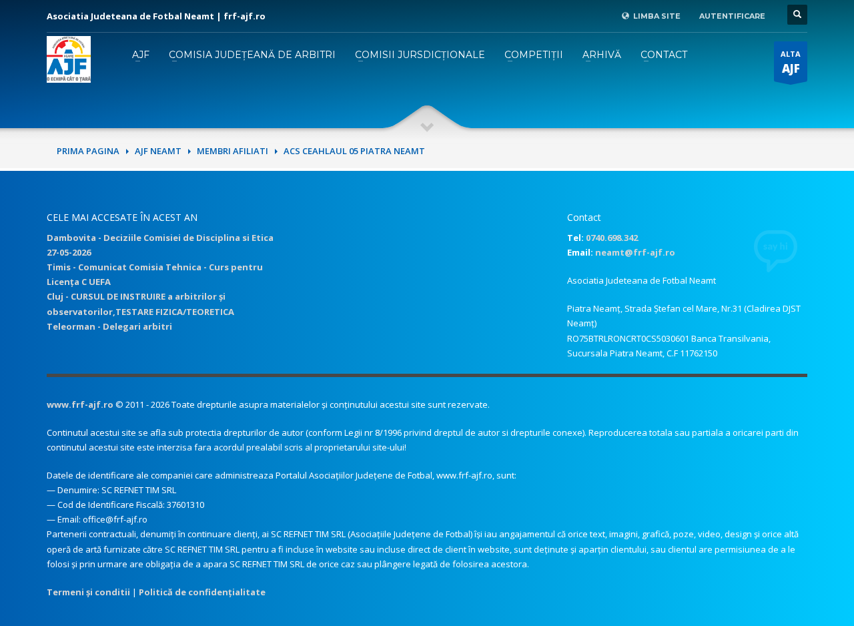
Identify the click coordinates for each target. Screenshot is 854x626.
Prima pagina (88, 151)
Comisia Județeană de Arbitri (252, 55)
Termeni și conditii (88, 592)
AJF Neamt (158, 151)
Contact (663, 55)
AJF (140, 55)
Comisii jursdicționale (420, 55)
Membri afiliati (232, 151)
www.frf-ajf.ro (80, 404)
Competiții (533, 55)
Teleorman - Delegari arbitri (109, 326)
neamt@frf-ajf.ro (635, 252)
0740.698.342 (612, 238)
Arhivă (601, 55)
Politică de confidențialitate (202, 592)
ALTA (791, 62)
